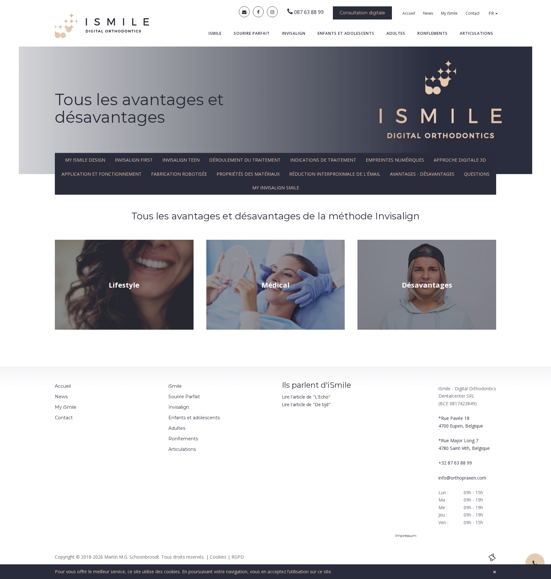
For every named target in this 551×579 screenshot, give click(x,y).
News (428, 13)
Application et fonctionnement (102, 174)
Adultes (395, 33)
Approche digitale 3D (460, 160)
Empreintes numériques (395, 160)
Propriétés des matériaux (248, 174)
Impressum (406, 535)
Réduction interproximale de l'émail (334, 174)
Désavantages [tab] (427, 285)
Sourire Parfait (252, 33)
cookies (172, 571)
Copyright (65, 557)
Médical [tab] (275, 285)
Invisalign (293, 33)
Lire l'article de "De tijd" (306, 404)
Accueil (408, 13)
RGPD (237, 557)
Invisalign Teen (181, 160)
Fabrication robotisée (179, 174)
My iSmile (449, 13)
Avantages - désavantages (422, 174)
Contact (473, 13)
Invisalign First (134, 160)
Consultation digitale (362, 13)
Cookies (218, 557)
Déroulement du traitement (245, 160)
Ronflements (432, 33)
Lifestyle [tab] (124, 285)
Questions (476, 174)
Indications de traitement (323, 160)
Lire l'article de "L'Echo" (306, 397)
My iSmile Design (85, 160)
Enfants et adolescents (346, 33)
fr (492, 13)
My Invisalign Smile (275, 188)
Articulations (476, 33)
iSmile (215, 33)
